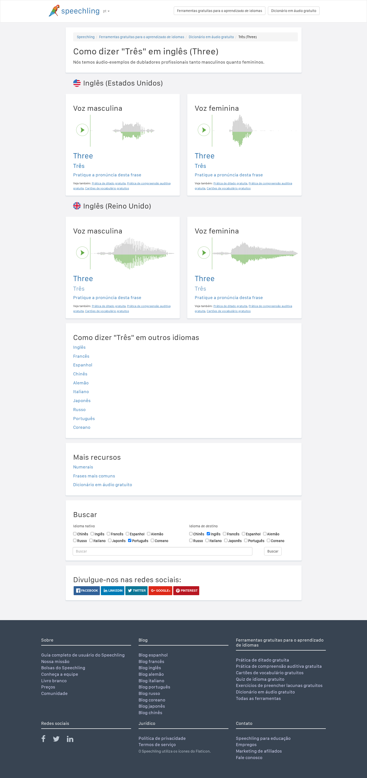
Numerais (83, 466)
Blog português (154, 686)
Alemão (81, 382)
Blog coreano (152, 699)
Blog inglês (150, 667)
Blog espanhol (153, 655)
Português (84, 418)
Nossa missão (55, 661)
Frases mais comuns (94, 475)
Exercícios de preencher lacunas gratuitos (279, 685)
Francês (81, 356)
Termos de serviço (157, 744)
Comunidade (54, 693)
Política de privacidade (162, 738)
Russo (79, 409)
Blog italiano (151, 680)
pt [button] (105, 11)
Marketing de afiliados (259, 751)
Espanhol (82, 364)
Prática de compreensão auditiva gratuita (279, 666)
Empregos (246, 744)
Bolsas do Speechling (63, 667)
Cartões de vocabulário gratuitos (270, 672)
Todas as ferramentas (258, 698)
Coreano (81, 427)
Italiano (81, 391)
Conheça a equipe (59, 674)
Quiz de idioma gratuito (260, 679)
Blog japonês (152, 706)
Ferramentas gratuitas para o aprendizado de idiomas (219, 11)
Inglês (79, 347)
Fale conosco (249, 757)
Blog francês (151, 661)
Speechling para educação (263, 738)
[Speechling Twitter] (59, 740)
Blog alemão (151, 674)
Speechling (86, 37)
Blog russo (149, 693)
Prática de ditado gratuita (262, 660)
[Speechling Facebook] (46, 740)
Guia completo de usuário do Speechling (83, 655)
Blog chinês (150, 712)
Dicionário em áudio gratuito (293, 11)
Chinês (80, 373)
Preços (48, 686)
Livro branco (54, 680)
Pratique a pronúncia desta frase (107, 174)
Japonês (82, 400)
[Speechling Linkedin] (73, 740)
